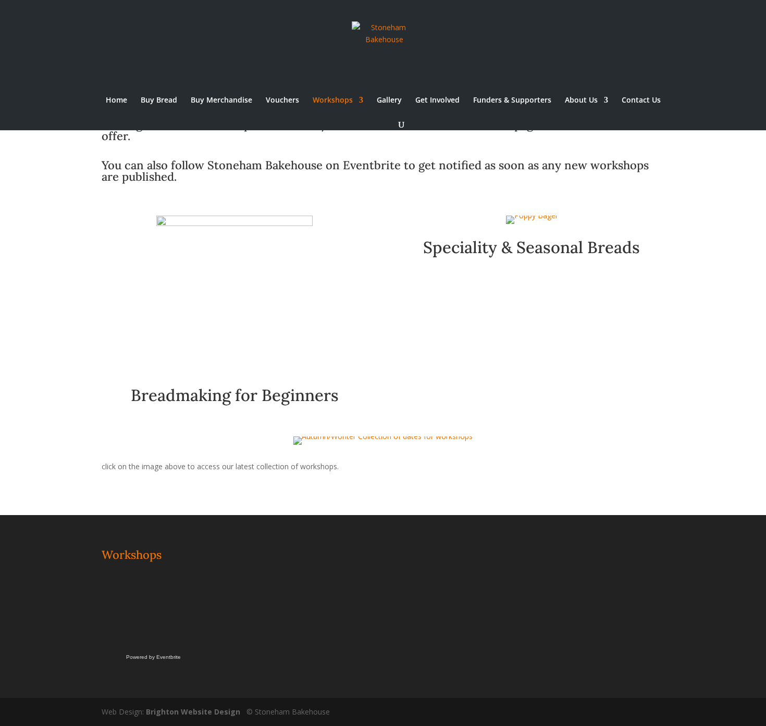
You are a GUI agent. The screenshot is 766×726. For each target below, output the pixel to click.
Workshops (333, 100)
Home (116, 100)
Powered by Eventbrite (153, 657)
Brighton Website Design (193, 712)
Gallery (389, 100)
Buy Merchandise (221, 100)
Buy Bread (159, 100)
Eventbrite (372, 165)
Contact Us (641, 100)
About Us (581, 100)
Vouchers (282, 100)
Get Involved (437, 100)
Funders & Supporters (512, 100)
